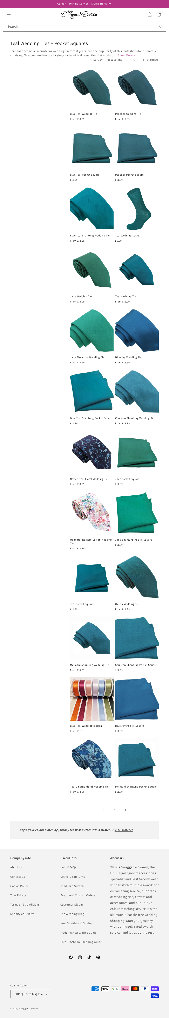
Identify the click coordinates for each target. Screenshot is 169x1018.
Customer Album (71, 904)
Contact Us (17, 877)
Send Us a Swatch (72, 886)
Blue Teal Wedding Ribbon (86, 725)
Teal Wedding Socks (127, 235)
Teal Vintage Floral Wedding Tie (89, 786)
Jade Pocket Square (127, 479)
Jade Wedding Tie (81, 296)
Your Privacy (18, 895)
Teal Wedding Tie (125, 296)
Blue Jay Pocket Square (129, 725)
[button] (8, 14)
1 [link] (103, 810)
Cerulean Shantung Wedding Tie (134, 418)
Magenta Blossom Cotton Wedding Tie (91, 541)
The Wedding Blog (72, 914)
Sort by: (98, 59)
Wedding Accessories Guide (78, 932)
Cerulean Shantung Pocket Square (136, 665)
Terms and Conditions (25, 904)
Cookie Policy (19, 886)
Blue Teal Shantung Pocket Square (91, 418)
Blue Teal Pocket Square (85, 174)
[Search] (161, 26)
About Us (16, 867)
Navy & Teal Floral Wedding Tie (89, 479)
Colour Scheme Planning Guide (81, 942)
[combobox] (84, 26)
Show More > (126, 55)
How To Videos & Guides (76, 923)
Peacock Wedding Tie (128, 114)
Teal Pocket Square (81, 604)
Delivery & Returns (72, 877)
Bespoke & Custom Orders (77, 895)
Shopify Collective (22, 914)
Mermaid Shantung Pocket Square (136, 786)
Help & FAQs (68, 867)
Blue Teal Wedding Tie (83, 114)
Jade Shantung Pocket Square (133, 539)
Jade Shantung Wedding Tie (87, 357)
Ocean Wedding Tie (127, 604)
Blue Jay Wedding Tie (128, 357)
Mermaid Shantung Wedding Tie (89, 665)
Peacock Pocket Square (129, 174)
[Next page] (125, 810)
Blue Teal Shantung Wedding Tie (90, 235)
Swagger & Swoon (28, 1008)
